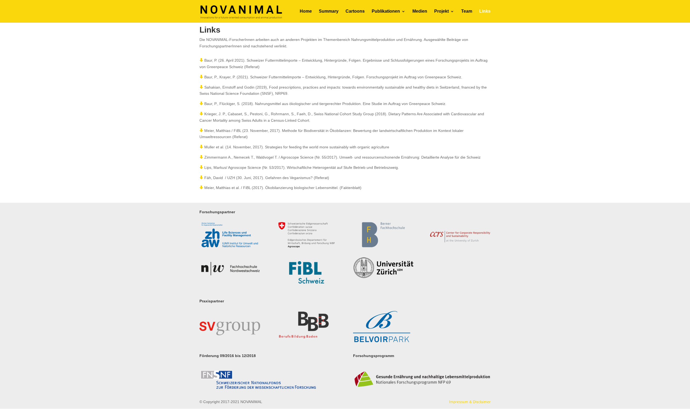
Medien (419, 11)
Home (306, 11)
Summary (329, 11)
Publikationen (386, 11)
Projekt (441, 11)
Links (485, 11)
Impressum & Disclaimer (470, 402)
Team (466, 11)
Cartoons (355, 11)
